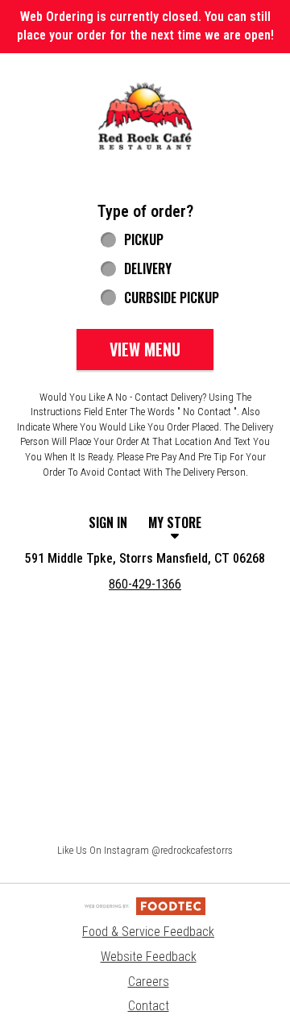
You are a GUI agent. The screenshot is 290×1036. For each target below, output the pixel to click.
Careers (148, 981)
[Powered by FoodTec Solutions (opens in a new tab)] (145, 905)
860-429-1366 (145, 584)
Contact (148, 1005)
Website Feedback (149, 956)
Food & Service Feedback (148, 931)
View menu (145, 349)
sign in (108, 522)
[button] (145, 117)
